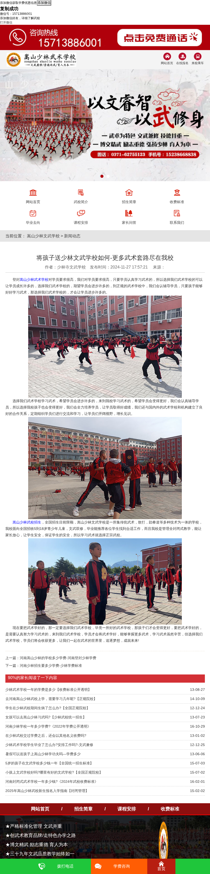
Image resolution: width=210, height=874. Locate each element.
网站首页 (167, 63)
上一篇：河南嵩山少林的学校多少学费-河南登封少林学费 (50, 658)
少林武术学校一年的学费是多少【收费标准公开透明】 (48, 689)
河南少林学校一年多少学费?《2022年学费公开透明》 (48, 726)
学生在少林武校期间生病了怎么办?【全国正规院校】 (47, 708)
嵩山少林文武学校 (43, 236)
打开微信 (6, 22)
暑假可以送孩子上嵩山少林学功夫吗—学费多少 (43, 754)
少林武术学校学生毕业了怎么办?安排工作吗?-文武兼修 (49, 745)
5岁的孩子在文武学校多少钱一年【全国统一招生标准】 (49, 763)
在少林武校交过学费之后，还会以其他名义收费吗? (45, 735)
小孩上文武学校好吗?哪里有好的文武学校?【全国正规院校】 (54, 772)
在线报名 (182, 63)
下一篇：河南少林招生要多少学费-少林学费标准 (43, 665)
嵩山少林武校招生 (27, 522)
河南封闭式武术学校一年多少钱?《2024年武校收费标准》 (51, 781)
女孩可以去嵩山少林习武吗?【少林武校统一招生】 (45, 717)
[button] (101, 176)
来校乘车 (198, 63)
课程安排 (127, 808)
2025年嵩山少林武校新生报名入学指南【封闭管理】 (47, 791)
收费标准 (170, 808)
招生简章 (83, 808)
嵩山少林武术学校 (34, 279)
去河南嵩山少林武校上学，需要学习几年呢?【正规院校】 (51, 699)
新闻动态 (72, 236)
